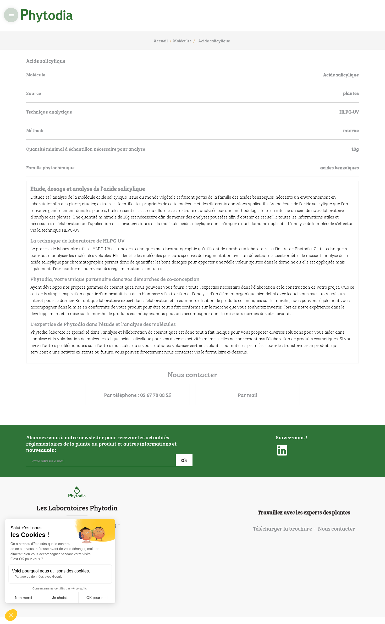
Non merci (23, 597)
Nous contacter (336, 528)
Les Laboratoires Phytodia (77, 507)
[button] (11, 615)
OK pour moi (96, 597)
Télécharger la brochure (282, 528)
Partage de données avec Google (39, 576)
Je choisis (60, 597)
